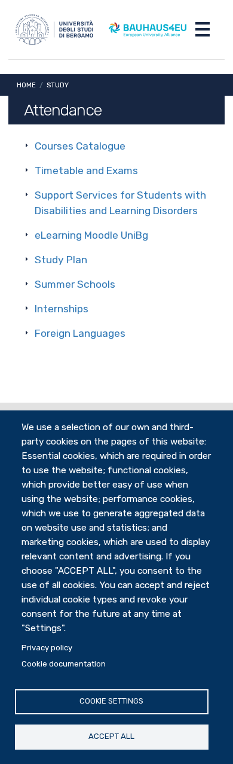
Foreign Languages (80, 333)
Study (58, 85)
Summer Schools (75, 284)
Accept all (111, 736)
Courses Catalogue (80, 146)
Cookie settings (111, 700)
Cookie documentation (64, 663)
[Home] (54, 29)
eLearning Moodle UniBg (91, 235)
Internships (61, 309)
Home (26, 85)
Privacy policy (47, 647)
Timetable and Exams (86, 170)
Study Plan (61, 260)
